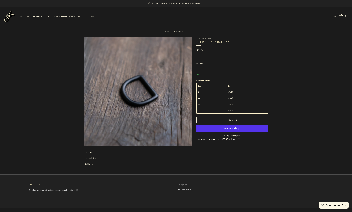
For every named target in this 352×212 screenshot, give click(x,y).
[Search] (346, 16)
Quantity (199, 63)
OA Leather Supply (204, 38)
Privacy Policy (183, 184)
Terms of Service (184, 189)
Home (167, 31)
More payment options (232, 135)
